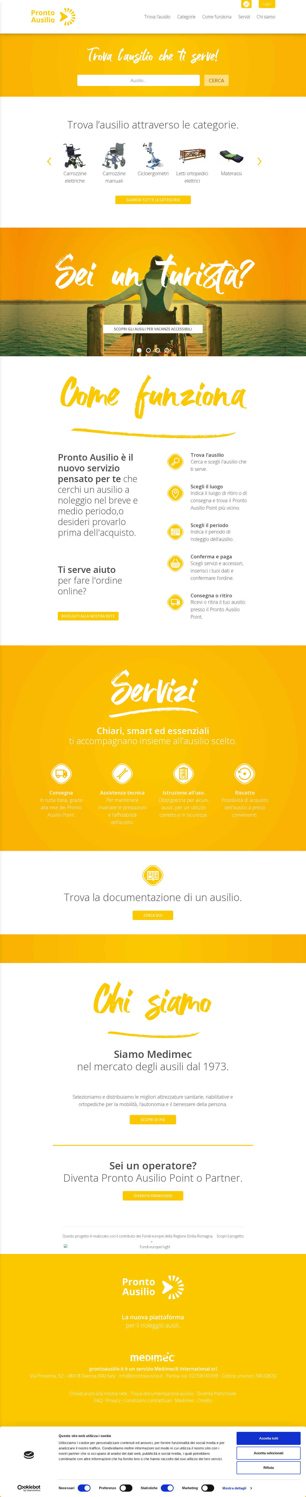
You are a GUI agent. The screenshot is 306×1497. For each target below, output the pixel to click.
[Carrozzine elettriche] (75, 155)
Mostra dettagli (234, 1488)
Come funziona (217, 17)
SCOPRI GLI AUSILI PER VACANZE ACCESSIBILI (153, 329)
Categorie (186, 17)
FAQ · (100, 1400)
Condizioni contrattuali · (149, 1400)
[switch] (126, 1488)
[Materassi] (231, 155)
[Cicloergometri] (153, 155)
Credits (205, 1400)
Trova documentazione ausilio (162, 1393)
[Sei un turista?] (139, 350)
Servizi (244, 17)
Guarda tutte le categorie (153, 199)
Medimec (184, 1400)
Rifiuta (268, 1467)
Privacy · (115, 1400)
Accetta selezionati (268, 1453)
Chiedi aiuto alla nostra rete (98, 1393)
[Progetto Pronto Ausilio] (166, 350)
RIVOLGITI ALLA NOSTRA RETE (88, 616)
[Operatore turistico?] (157, 350)
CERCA (216, 80)
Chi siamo (266, 17)
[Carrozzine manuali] (114, 155)
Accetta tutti (268, 1438)
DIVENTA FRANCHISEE (153, 1195)
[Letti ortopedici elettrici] (192, 155)
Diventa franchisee (216, 1393)
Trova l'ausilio (157, 17)
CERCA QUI (153, 915)
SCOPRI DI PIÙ (153, 1119)
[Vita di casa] (148, 350)
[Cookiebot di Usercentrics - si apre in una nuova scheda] (29, 1488)
